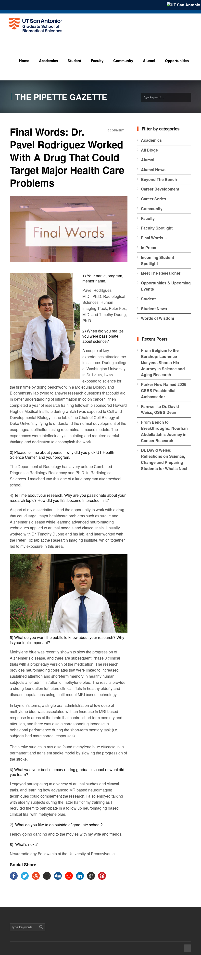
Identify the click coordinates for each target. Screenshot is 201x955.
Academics (151, 140)
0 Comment (116, 130)
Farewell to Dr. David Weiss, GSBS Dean (160, 409)
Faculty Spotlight (157, 228)
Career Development (160, 189)
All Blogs (149, 150)
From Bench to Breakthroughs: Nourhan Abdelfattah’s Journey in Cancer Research (164, 431)
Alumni (147, 160)
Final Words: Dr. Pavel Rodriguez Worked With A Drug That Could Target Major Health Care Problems (67, 157)
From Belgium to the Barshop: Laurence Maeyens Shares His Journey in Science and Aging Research (163, 362)
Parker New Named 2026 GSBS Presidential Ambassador (163, 390)
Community (152, 208)
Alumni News (153, 169)
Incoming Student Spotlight (157, 260)
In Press (148, 247)
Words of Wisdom (157, 318)
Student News (154, 308)
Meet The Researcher (160, 273)
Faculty (148, 218)
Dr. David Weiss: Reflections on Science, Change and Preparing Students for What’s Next (164, 459)
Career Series (153, 199)
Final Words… (154, 238)
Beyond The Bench (159, 179)
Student (148, 299)
